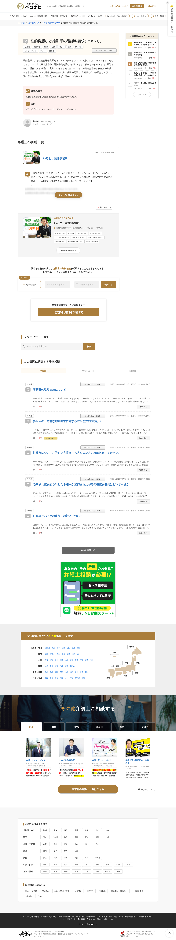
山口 (66, 672)
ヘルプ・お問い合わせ (31, 917)
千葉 (63, 654)
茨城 (68, 654)
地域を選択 (31, 285)
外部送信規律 (130, 917)
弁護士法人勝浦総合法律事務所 (137, 761)
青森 (53, 648)
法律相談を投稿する (59, 16)
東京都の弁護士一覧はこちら (88, 789)
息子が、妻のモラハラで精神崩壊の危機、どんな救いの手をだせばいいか (145, 74)
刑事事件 (90, 891)
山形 (73, 648)
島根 (51, 672)
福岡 (46, 678)
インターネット (30, 51)
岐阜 (51, 660)
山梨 (66, 660)
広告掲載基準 (118, 917)
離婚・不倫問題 (31, 891)
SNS (46, 47)
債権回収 (102, 891)
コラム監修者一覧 (69, 919)
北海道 (47, 648)
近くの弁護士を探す (18, 16)
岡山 (56, 672)
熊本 (61, 678)
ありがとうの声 (95, 16)
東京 (46, 654)
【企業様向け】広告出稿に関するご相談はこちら (95, 919)
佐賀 (51, 678)
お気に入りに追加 (104, 50)
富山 (81, 660)
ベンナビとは (141, 16)
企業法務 (28, 896)
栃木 (78, 654)
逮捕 (69, 47)
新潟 (71, 660)
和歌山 (72, 666)
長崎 (56, 678)
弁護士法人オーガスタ (35, 760)
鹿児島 (77, 678)
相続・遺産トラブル (61, 891)
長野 (76, 660)
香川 (76, 672)
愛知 (46, 660)
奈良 (66, 666)
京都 (56, 666)
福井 (91, 660)
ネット (42, 51)
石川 (86, 660)
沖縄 (83, 678)
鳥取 (46, 672)
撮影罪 (51, 51)
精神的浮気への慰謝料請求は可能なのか (145, 54)
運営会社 (44, 917)
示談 (53, 47)
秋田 (68, 648)
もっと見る (142, 95)
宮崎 (71, 678)
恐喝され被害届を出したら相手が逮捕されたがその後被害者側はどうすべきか (81, 484)
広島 (61, 672)
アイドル (78, 47)
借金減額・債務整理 (118, 891)
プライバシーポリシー (65, 917)
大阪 (46, 666)
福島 (78, 648)
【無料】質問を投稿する (68, 312)
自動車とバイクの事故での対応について (57, 515)
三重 (61, 660)
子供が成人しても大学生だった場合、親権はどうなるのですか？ (145, 44)
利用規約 (52, 917)
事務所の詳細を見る (68, 250)
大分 (66, 678)
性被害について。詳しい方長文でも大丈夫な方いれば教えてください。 (77, 452)
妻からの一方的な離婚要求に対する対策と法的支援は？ (67, 421)
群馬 (73, 654)
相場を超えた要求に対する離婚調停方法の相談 (145, 64)
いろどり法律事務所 (55, 158)
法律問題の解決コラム (145, 917)
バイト (61, 47)
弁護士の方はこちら (117, 6)
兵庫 (51, 666)
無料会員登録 (137, 6)
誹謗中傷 (37, 47)
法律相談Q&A (33, 23)
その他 (27, 47)
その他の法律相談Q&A (51, 23)
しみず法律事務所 (67, 760)
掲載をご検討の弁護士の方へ (86, 917)
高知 (86, 672)
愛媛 (81, 672)
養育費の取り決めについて (49, 389)
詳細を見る (143, 407)
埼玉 (58, 654)
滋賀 (61, 666)
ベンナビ (21, 23)
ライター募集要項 (105, 917)
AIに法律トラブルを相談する (119, 16)
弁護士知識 (159, 16)
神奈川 (52, 654)
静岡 (56, 660)
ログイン (153, 6)
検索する (108, 285)
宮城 (63, 648)
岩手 (58, 648)
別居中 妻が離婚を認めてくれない (145, 84)
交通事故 (45, 891)
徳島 (71, 672)
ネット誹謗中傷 (137, 891)
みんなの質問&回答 (38, 16)
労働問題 (78, 891)
